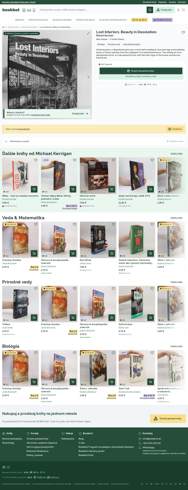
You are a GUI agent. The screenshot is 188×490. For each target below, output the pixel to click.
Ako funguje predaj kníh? (40, 447)
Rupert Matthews (48, 266)
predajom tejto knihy (40, 115)
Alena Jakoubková (49, 202)
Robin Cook (124, 327)
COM (157, 484)
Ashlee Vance (85, 263)
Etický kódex (103, 484)
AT (147, 484)
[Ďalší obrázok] (88, 77)
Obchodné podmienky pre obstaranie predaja (51, 484)
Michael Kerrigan (104, 35)
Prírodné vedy (17, 281)
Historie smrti (87, 196)
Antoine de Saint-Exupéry (130, 392)
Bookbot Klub (86, 455)
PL (184, 484)
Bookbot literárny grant (91, 451)
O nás (82, 443)
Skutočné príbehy (62, 20)
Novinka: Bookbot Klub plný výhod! (19, 2)
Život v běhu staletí (168, 196)
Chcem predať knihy (37, 438)
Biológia (10, 346)
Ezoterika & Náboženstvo (113, 20)
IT (167, 484)
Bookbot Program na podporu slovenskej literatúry (106, 447)
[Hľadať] (150, 10)
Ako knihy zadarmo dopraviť (42, 443)
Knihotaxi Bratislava (37, 451)
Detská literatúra (85, 20)
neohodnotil (23, 129)
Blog (81, 438)
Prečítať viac (101, 58)
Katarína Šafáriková (88, 392)
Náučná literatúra (38, 20)
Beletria (19, 20)
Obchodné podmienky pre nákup (16, 484)
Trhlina (6, 324)
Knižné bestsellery (12, 438)
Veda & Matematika (23, 217)
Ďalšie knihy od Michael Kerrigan (37, 153)
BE (180, 484)
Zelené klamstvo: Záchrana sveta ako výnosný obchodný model (135, 263)
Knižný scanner (35, 455)
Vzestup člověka (11, 260)
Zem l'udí (124, 388)
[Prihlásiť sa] (178, 9)
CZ (142, 484)
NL (171, 484)
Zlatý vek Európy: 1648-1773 (134, 196)
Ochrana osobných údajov (85, 484)
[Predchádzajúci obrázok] (5, 77)
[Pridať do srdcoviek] (183, 32)
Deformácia (125, 324)
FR (176, 484)
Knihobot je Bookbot (120, 484)
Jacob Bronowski (9, 263)
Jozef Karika (7, 327)
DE (151, 484)
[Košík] (183, 9)
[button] (47, 74)
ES (162, 484)
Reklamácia (68, 438)
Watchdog (8, 443)
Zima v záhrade (166, 260)
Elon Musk (85, 260)
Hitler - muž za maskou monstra (20, 196)
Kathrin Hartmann (126, 266)
